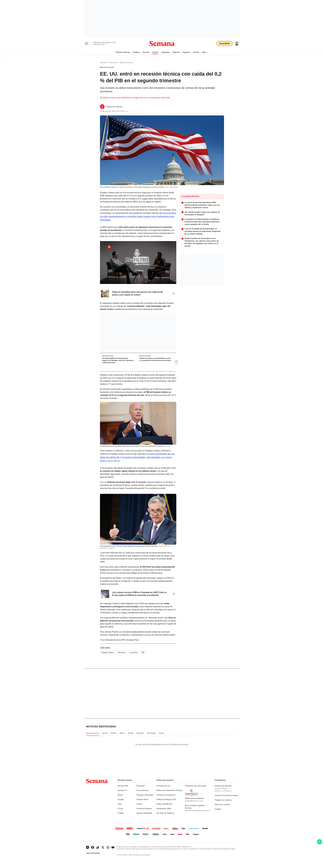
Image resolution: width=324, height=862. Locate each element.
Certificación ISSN (163, 809)
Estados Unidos (107, 652)
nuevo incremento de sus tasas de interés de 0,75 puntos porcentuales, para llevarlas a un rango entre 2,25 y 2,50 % (137, 457)
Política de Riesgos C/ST (166, 799)
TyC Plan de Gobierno (165, 813)
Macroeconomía (126, 62)
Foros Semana (142, 790)
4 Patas (121, 813)
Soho (120, 804)
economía (133, 652)
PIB (142, 652)
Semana (103, 62)
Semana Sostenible (144, 813)
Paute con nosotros (222, 804)
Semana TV (122, 790)
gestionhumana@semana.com (197, 810)
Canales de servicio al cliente (226, 795)
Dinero (120, 795)
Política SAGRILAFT (164, 804)
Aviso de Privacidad (95, 853)
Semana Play (123, 786)
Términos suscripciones (165, 795)
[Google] (87, 847)
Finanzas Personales (145, 795)
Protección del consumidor (195, 786)
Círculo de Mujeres (144, 809)
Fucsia (120, 809)
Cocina (139, 804)
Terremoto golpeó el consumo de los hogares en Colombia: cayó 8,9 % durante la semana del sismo (118, 361)
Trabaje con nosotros (223, 800)
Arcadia (121, 799)
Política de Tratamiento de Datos (169, 790)
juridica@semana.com (194, 801)
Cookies (218, 809)
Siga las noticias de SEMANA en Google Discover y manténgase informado (136, 98)
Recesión (121, 652)
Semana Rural (142, 799)
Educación (141, 786)
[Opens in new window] (92, 847)
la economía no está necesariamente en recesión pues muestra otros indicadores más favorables (138, 216)
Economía (113, 62)
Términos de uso (163, 786)
